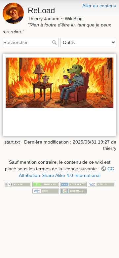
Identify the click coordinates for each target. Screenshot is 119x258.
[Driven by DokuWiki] (73, 190)
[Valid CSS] (45, 190)
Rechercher (55, 42)
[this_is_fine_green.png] (59, 82)
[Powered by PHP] (73, 184)
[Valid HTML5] (101, 184)
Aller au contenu (99, 5)
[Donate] (45, 184)
